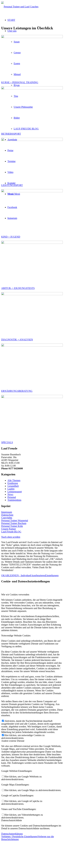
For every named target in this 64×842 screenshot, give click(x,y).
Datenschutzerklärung (12, 833)
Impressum (6, 512)
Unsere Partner (8, 529)
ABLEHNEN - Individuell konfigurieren (25, 575)
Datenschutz (7, 515)
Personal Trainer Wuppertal (14, 520)
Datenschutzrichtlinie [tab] (11, 820)
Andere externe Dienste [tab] (12, 741)
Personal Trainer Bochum (13, 523)
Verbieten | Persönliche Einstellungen (19, 836)
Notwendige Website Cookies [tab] (15, 635)
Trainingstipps (14, 500)
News (10, 494)
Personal (11, 497)
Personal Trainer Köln (12, 526)
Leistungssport (14, 491)
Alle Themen (13, 480)
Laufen (10, 488)
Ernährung (12, 483)
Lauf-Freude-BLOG (11, 531)
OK (3, 575)
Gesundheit (13, 486)
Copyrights (6, 517)
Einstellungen (52, 575)
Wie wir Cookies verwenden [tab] (15, 594)
